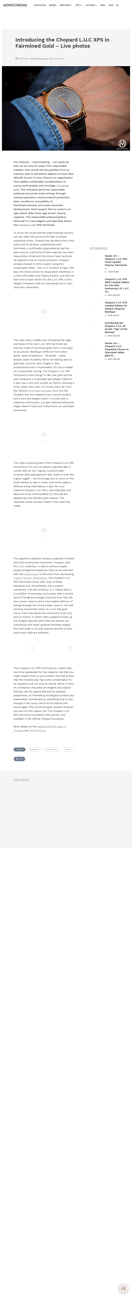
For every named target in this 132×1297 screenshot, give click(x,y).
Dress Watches (51, 749)
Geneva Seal (31, 574)
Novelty (67, 749)
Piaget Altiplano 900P (46, 390)
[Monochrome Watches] (15, 5)
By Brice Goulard (40, 59)
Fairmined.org (38, 730)
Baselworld (34, 749)
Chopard (24, 225)
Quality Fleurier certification (30, 578)
